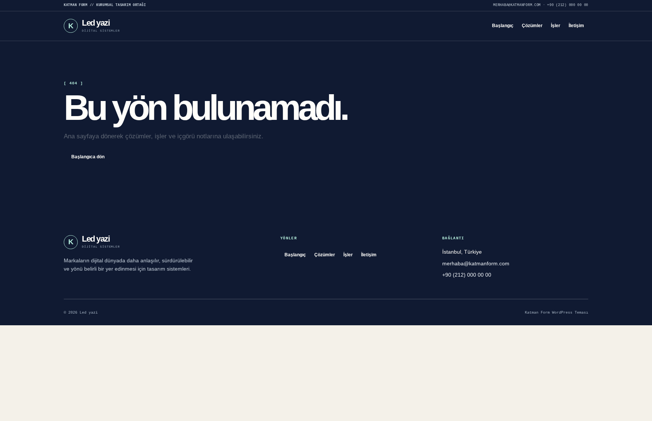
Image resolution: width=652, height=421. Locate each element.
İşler (555, 25)
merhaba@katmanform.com (517, 5)
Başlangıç (503, 25)
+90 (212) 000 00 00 (567, 5)
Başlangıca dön (88, 156)
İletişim (576, 25)
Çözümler (532, 25)
